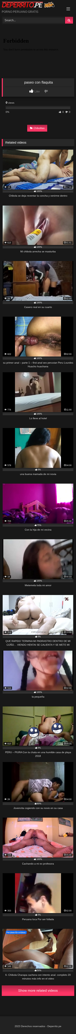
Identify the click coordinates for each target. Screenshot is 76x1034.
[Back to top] (65, 1023)
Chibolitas (39, 128)
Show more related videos (38, 990)
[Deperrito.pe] (31, 5)
